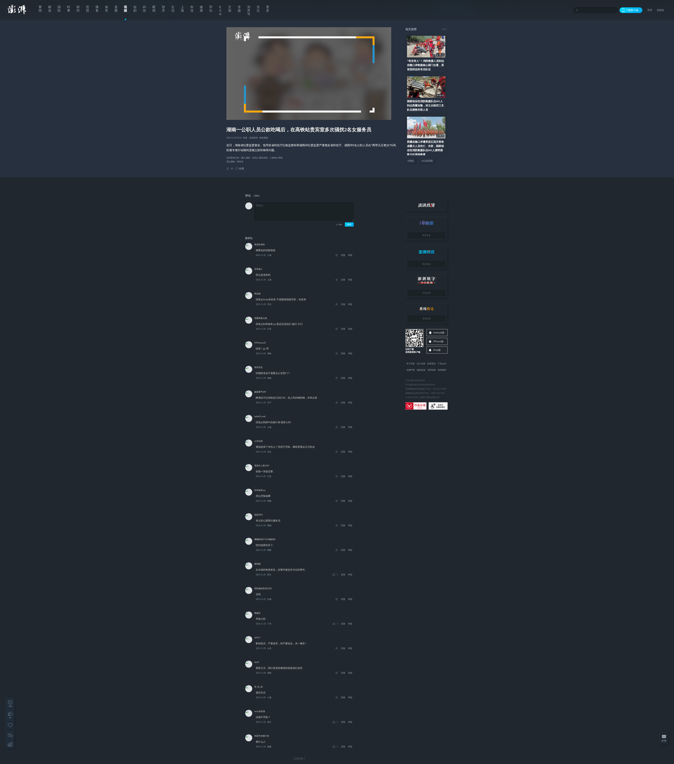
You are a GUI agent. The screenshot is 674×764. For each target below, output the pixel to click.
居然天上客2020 (261, 465)
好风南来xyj (259, 490)
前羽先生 (258, 367)
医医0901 (258, 515)
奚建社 (257, 613)
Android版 (438, 332)
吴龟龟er (258, 269)
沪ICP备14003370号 (415, 380)
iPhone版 (438, 341)
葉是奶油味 (259, 244)
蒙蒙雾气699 (260, 392)
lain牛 (256, 662)
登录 (649, 10)
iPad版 (437, 350)
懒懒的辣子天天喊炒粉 (264, 539)
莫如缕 (257, 293)
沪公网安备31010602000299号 (420, 384)
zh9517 (257, 637)
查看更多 (426, 235)
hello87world (259, 416)
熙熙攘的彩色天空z (263, 588)
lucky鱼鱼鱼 (259, 711)
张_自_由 (258, 687)
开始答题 (426, 293)
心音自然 (258, 441)
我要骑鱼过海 (260, 318)
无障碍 (660, 10)
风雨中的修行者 (261, 736)
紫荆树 (257, 564)
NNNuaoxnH (260, 343)
